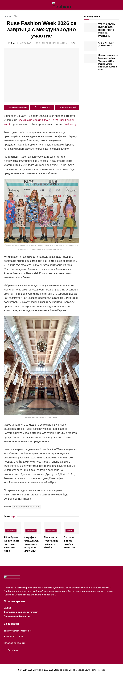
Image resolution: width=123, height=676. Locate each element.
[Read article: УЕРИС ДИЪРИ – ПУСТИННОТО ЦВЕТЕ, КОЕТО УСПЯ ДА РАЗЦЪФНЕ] (90, 27)
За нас (7, 607)
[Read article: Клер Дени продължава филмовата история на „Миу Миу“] (32, 528)
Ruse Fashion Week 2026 (26, 507)
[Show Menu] (5, 5)
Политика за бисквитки (17, 616)
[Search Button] (117, 5)
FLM (13, 43)
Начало (7, 16)
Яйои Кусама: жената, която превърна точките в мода (11, 544)
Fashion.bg (70, 124)
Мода (16, 16)
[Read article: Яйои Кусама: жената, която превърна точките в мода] (12, 528)
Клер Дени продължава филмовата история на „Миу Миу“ (31, 544)
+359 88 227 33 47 (13, 636)
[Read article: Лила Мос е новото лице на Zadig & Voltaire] (52, 528)
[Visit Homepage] (61, 5)
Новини (11, 531)
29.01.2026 (25, 43)
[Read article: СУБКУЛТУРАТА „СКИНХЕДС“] (90, 46)
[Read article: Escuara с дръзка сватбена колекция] (72, 528)
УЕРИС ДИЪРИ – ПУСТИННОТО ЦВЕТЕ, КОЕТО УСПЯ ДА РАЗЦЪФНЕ (106, 30)
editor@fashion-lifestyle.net (17, 630)
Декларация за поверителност (21, 612)
